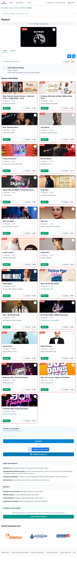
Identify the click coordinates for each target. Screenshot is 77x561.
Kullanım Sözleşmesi (37, 552)
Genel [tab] (5, 51)
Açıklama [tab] (13, 51)
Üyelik (72, 2)
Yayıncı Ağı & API (65, 552)
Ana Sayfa (5, 8)
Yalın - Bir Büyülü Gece (11, 315)
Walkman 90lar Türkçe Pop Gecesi (15, 377)
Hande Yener (7, 346)
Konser (16, 8)
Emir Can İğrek (8, 221)
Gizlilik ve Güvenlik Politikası (20, 552)
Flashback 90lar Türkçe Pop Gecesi (15, 409)
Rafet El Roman (46, 346)
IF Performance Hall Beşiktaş (50, 320)
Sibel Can (44, 221)
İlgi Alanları (20, 2)
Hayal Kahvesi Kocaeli (9, 414)
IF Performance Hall (47, 289)
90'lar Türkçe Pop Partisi (50, 284)
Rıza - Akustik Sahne (10, 127)
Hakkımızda (5, 552)
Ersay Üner (45, 190)
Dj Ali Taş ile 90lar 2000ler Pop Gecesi (54, 315)
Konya (11, 2)
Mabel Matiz (7, 284)
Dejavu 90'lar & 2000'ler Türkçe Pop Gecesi (18, 190)
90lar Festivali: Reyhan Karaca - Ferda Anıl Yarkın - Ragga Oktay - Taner (18, 97)
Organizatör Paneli (52, 552)
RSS (74, 552)
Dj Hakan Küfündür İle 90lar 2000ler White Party (56, 97)
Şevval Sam (45, 252)
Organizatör (51, 2)
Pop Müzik (23, 8)
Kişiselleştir (38, 441)
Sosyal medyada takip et (38, 517)
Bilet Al (6, 108)
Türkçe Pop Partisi (9, 159)
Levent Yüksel (8, 252)
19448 (73, 62)
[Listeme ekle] (53, 29)
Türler (29, 2)
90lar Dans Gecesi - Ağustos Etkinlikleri (55, 377)
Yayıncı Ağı (61, 2)
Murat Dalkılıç (46, 159)
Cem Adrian (45, 127)
